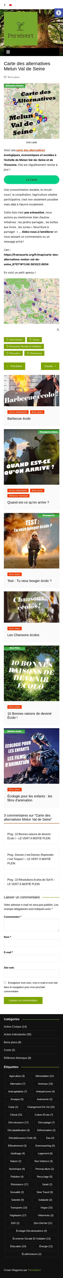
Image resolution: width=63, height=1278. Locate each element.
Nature (15, 1161)
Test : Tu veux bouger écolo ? (29, 581)
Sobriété (17, 1199)
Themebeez (34, 1270)
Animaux (45, 1083)
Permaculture (44, 1168)
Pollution (17, 1176)
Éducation (15, 353)
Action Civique (12, 1026)
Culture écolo (44, 1114)
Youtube (10, 5)
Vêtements (45, 1215)
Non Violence (43, 1161)
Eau (50, 1137)
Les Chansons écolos (23, 635)
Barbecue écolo (19, 418)
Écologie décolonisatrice (31, 1230)
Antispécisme (45, 1091)
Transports (18, 1207)
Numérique (17, 1168)
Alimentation (16, 339)
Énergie (46, 1246)
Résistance (36, 353)
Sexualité (17, 1192)
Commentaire (12, 916)
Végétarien (18, 1215)
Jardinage (17, 1153)
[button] (58, 12)
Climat (36, 339)
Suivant (48, 366)
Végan (46, 1207)
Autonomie (44, 1099)
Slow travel (44, 1192)
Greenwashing (45, 1145)
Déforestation (46, 1130)
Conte (7, 1050)
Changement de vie (41, 1107)
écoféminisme (31, 1254)
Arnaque (17, 1099)
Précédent (16, 366)
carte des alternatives (30, 150)
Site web (9, 967)
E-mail (8, 952)
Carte (13, 1107)
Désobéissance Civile (22, 1137)
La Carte (31, 179)
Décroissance (18, 1122)
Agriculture (17, 1076)
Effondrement (17, 1145)
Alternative (17, 1083)
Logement (45, 1153)
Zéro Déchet (43, 1223)
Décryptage (46, 1122)
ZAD (15, 1223)
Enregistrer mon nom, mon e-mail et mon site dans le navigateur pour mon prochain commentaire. (31, 987)
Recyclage (44, 1176)
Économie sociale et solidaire (25, 346)
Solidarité (45, 1199)
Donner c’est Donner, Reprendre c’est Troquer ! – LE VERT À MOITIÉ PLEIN (30, 859)
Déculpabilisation (19, 1130)
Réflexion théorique (18, 495)
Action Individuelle (18, 412)
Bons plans (13, 77)
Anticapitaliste (17, 1091)
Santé (47, 1184)
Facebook (4, 5)
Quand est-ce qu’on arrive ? (28, 502)
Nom (7, 937)
